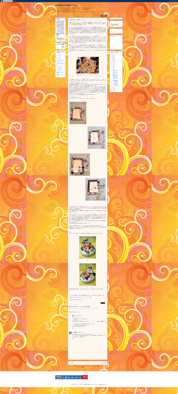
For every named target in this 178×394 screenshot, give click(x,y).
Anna (73, 332)
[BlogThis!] (85, 306)
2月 (113, 87)
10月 (113, 61)
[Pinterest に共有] (89, 306)
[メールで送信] (84, 306)
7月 (113, 65)
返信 (73, 328)
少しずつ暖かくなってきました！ (115, 85)
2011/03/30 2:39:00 (80, 332)
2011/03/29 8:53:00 (78, 315)
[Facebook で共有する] (88, 306)
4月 (113, 68)
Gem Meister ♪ (58, 55)
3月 (113, 69)
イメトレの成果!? (115, 83)
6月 (113, 66)
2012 (113, 57)
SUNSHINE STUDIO (59, 61)
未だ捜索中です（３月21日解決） (115, 78)
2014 (113, 54)
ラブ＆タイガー (58, 70)
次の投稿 (71, 363)
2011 (113, 58)
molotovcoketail (93, 384)
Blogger (105, 384)
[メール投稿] (82, 306)
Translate (119, 25)
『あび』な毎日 (58, 67)
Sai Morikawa (58, 58)
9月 (113, 62)
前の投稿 (104, 363)
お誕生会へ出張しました (115, 71)
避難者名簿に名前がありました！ (115, 75)
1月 (113, 88)
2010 (113, 90)
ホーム (87, 363)
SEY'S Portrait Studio (60, 60)
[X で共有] (86, 306)
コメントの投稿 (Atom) (88, 367)
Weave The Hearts (59, 65)
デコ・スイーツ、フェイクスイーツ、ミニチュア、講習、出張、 (85, 308)
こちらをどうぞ (107, 11)
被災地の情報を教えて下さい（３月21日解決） (115, 81)
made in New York (66, 5)
